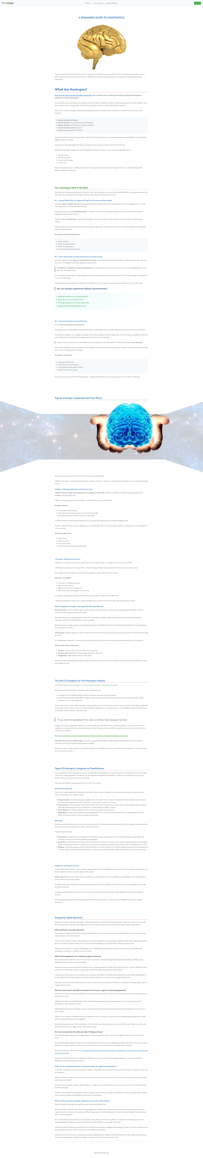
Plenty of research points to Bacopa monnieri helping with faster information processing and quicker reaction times (91, 736)
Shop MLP (197, 3)
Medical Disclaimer (112, 3)
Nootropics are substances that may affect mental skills (73, 95)
